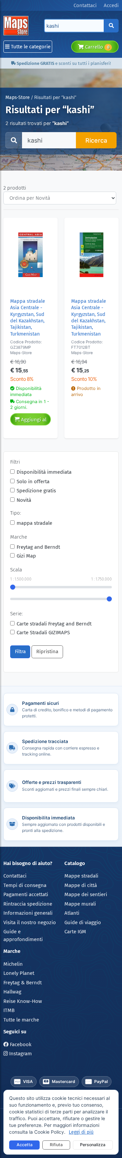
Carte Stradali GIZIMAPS (43, 633)
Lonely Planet (18, 973)
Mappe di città (80, 885)
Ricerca (96, 140)
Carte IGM (75, 932)
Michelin (13, 964)
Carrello (96, 47)
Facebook (20, 1044)
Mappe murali (80, 904)
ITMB (9, 1010)
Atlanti (71, 913)
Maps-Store (17, 97)
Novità (24, 500)
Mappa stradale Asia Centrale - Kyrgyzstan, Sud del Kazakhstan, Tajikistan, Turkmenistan (27, 317)
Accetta (25, 1144)
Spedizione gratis (36, 491)
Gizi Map (26, 556)
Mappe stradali (81, 876)
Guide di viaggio (82, 922)
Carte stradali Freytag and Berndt (54, 624)
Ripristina (47, 651)
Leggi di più (81, 1132)
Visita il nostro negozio (29, 922)
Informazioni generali (28, 913)
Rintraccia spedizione (27, 904)
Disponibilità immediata (44, 472)
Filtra (20, 651)
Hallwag (12, 992)
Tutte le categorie (29, 47)
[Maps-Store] (17, 25)
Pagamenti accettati (25, 894)
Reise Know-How (22, 1001)
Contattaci (14, 876)
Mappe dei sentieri (85, 894)
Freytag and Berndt (38, 547)
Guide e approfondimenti (23, 935)
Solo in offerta (33, 481)
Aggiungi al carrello (33, 421)
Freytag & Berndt (22, 983)
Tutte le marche (21, 1020)
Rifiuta (56, 1144)
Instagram (20, 1054)
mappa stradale (34, 523)
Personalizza (92, 1144)
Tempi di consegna (24, 885)
